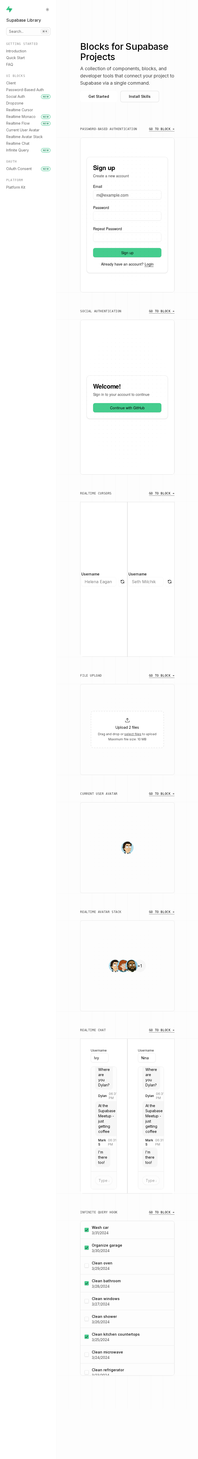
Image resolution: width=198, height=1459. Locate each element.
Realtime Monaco (27, 116)
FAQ (9, 64)
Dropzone (14, 103)
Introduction (16, 51)
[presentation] (127, 729)
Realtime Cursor (19, 110)
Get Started (98, 96)
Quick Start (15, 57)
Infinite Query (27, 150)
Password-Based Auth (25, 89)
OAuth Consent (27, 168)
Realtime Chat (17, 143)
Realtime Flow (27, 123)
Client (11, 83)
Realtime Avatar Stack (24, 136)
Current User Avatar (22, 130)
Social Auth (27, 96)
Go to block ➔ (162, 129)
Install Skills (140, 96)
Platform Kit (15, 187)
